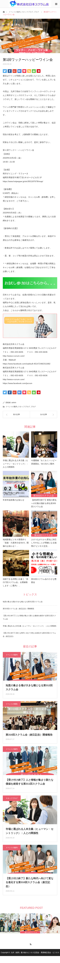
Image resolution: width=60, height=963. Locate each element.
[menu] (56, 4)
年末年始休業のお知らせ (13, 500)
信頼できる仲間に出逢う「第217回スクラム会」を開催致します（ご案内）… (15, 582)
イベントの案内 (15, 12)
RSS (30, 944)
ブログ (36, 12)
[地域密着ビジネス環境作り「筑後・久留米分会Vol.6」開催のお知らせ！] (16, 523)
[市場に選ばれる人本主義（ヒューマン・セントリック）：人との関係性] (16, 444)
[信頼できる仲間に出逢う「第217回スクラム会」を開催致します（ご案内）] (16, 563)
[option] (10, 923)
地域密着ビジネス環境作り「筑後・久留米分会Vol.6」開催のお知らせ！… (16, 542)
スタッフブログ (27, 12)
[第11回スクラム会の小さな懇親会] (44, 563)
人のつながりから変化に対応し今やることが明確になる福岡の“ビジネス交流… (44, 542)
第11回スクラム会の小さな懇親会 (44, 581)
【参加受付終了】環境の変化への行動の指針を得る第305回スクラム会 (44, 503)
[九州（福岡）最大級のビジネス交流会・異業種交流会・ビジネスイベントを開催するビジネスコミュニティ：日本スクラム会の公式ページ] (30, 3)
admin (13, 403)
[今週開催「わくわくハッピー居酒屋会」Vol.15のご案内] (44, 444)
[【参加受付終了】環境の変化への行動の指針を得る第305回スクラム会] (44, 484)
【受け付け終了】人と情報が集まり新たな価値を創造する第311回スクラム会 (29, 781)
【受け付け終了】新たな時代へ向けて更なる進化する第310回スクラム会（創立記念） (29, 882)
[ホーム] (4, 12)
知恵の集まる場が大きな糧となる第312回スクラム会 (23, 602)
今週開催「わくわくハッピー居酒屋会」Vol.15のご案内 (44, 462)
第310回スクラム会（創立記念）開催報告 (18, 609)
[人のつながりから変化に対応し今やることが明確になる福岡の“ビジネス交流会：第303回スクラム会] (44, 523)
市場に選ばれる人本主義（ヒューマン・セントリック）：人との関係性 (15, 463)
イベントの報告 (12, 704)
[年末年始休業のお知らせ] (16, 484)
